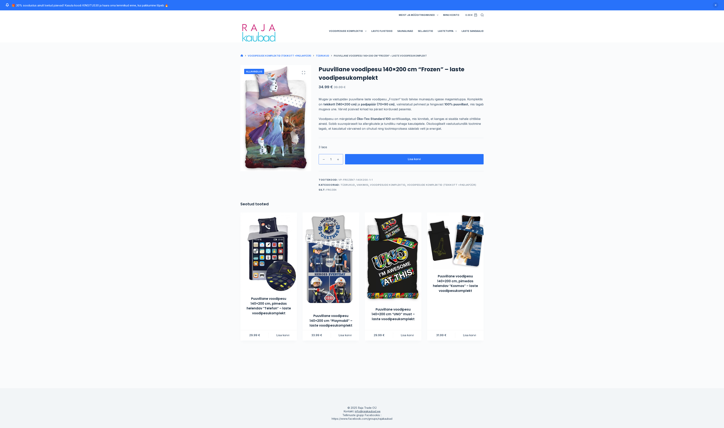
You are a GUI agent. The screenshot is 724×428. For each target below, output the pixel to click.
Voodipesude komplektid (346, 31)
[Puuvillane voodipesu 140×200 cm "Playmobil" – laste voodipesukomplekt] (331, 260)
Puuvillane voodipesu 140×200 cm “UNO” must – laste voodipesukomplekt (393, 314)
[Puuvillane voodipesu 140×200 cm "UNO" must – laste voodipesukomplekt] (393, 257)
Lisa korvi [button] (282, 335)
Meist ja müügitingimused (417, 15)
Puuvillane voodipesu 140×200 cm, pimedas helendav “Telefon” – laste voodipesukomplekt (269, 305)
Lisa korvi (414, 159)
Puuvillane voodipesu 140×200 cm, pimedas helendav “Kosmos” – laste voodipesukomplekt (455, 283)
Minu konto (451, 15)
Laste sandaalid (473, 31)
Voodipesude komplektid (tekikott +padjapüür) (441, 184)
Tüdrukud (348, 184)
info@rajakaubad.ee (367, 411)
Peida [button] (715, 5)
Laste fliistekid (382, 31)
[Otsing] (482, 15)
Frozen (331, 189)
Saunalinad (405, 31)
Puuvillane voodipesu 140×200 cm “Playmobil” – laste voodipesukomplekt (331, 321)
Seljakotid (425, 31)
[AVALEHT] (241, 55)
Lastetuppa (445, 31)
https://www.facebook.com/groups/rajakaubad (362, 418)
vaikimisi (362, 184)
